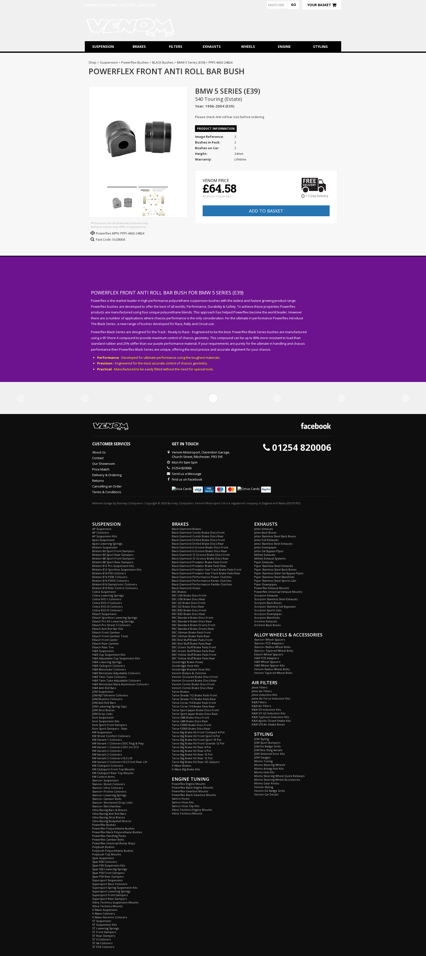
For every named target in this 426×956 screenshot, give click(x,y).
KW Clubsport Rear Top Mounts (112, 773)
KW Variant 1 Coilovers (107, 739)
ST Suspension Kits (104, 924)
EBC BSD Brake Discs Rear (188, 614)
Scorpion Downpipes (268, 614)
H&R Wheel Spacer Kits (269, 665)
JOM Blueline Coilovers (107, 699)
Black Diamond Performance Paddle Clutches (202, 584)
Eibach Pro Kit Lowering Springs (113, 621)
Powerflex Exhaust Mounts (271, 588)
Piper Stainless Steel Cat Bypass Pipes (278, 573)
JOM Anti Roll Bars (104, 702)
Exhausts (212, 46)
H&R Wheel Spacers (267, 662)
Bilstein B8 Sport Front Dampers (113, 558)
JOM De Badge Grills (267, 746)
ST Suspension (101, 921)
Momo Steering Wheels (269, 765)
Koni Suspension (103, 717)
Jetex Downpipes (265, 547)
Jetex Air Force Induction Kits (271, 698)
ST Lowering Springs (105, 928)
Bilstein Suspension (105, 547)
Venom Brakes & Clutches (189, 673)
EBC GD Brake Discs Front (188, 603)
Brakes (139, 46)
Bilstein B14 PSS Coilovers (109, 573)
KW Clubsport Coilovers (107, 765)
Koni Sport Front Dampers (109, 725)
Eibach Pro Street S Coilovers (111, 625)
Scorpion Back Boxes (268, 603)
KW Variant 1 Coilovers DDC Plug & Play (118, 743)
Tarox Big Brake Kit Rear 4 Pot (191, 747)
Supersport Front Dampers (110, 895)
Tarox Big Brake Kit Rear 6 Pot (191, 751)
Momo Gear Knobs (266, 783)
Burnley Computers (130, 503)
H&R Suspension (103, 651)
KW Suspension (102, 732)
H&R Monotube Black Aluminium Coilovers (120, 684)
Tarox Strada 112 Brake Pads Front (194, 695)
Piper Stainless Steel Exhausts (273, 566)
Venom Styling (263, 787)
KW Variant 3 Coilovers (107, 754)
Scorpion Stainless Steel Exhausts (276, 599)
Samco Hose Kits (183, 802)
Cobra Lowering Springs (108, 595)
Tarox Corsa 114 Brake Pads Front (194, 702)
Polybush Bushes (103, 847)
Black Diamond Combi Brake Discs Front (198, 532)
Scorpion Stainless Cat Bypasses (275, 606)
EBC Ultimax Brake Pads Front (191, 632)
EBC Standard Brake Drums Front (193, 625)
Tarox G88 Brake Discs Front (190, 717)
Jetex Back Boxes (265, 532)
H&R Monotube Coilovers (109, 669)
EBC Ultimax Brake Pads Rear (191, 636)
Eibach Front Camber (106, 632)
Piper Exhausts (263, 562)
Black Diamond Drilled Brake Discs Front (198, 540)
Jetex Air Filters (262, 691)
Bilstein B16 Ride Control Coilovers (115, 588)
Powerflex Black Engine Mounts (192, 787)
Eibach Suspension (104, 614)
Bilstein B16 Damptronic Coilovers (114, 584)
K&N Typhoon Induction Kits (270, 717)
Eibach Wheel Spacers (268, 654)
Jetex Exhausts (263, 529)
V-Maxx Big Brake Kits (186, 769)
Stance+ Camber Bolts (106, 799)
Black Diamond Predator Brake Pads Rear (199, 566)
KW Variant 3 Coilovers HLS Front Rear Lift (119, 762)
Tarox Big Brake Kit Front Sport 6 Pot (196, 736)
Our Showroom (103, 463)
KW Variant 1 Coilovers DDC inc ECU (115, 747)
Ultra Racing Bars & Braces (109, 810)
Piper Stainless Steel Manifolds (274, 577)
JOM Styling (261, 739)
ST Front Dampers (104, 932)
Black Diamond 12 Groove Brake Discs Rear (200, 558)
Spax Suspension (103, 858)
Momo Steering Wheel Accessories (277, 779)
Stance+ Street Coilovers (108, 784)
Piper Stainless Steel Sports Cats (275, 580)
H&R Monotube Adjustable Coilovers (116, 673)
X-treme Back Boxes (267, 625)
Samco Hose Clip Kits (185, 806)
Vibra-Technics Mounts (107, 906)
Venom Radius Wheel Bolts (271, 669)
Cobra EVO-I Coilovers (106, 599)
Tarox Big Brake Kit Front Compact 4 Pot (198, 732)
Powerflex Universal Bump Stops (113, 843)
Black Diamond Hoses (186, 588)
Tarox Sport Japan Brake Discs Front (195, 710)
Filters (175, 46)
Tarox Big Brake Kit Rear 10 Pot (192, 754)
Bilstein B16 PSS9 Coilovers (109, 577)
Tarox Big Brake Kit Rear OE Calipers (195, 762)
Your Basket (319, 4)
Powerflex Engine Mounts (188, 784)
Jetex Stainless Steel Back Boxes (275, 536)
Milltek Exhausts (264, 555)
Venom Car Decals (266, 794)
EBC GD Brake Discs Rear (188, 606)
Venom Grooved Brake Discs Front (195, 677)
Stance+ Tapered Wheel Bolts (273, 650)
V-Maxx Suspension (105, 910)
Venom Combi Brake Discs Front (193, 684)
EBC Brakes (179, 592)
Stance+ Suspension (105, 780)
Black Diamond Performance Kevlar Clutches (201, 580)
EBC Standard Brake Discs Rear (192, 621)
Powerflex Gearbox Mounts (190, 791)
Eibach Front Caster (105, 640)
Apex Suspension (103, 540)
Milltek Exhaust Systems (269, 558)
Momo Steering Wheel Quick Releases (279, 776)
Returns (98, 480)
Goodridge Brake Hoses (187, 662)
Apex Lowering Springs (107, 543)
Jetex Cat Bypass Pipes (268, 551)
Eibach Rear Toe (103, 647)
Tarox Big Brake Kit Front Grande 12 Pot (198, 743)
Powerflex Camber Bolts (108, 839)
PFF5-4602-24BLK (132, 233)
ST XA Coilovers (102, 943)
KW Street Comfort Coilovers (111, 736)
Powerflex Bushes (104, 825)
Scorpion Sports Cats (267, 610)
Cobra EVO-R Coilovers (107, 610)
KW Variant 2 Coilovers (107, 751)
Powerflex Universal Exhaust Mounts (278, 592)
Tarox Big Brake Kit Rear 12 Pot (192, 758)
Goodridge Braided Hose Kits (191, 669)
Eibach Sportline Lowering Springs (114, 617)
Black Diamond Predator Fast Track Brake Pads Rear (206, 573)
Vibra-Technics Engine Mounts (192, 810)
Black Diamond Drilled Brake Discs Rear (198, 543)
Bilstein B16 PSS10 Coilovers (110, 580)
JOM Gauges (262, 757)
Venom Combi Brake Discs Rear (192, 688)
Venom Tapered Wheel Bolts (273, 673)
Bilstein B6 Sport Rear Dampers (112, 555)
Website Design (102, 503)
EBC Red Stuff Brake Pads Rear (192, 643)
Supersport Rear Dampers (109, 899)
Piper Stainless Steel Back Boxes (275, 569)
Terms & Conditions (106, 492)
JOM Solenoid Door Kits (269, 754)
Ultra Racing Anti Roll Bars (109, 813)
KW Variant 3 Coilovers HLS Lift (112, 758)
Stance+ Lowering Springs (109, 795)
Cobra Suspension (104, 592)
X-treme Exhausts (265, 621)
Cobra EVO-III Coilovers (107, 606)
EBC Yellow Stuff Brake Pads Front (194, 654)
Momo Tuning (263, 761)
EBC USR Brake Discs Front (189, 595)
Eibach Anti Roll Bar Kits (107, 629)
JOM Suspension (102, 691)
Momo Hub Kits (264, 772)
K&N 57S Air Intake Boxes (268, 724)
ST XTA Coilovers (103, 947)
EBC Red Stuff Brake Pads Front (192, 640)
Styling (320, 46)
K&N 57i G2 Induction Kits (268, 713)
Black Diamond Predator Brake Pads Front (199, 562)
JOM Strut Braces (103, 710)
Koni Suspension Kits (105, 721)
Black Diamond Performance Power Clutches (201, 577)
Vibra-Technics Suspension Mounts (115, 902)
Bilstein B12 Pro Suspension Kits (113, 566)
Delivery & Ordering (107, 475)
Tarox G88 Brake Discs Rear (190, 721)
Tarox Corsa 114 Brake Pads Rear (193, 706)
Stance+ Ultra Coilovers (107, 788)
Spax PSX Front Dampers (108, 873)
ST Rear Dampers (103, 936)
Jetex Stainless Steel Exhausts (273, 543)
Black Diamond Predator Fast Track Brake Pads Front (206, 569)
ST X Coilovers (101, 939)
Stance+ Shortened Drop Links (112, 802)
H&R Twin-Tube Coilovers (109, 677)
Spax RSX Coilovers (104, 862)
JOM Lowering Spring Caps (109, 706)
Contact (98, 458)
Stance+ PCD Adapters (269, 643)
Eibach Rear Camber (105, 643)
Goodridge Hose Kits (185, 665)
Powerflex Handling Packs (109, 836)
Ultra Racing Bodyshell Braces (111, 821)
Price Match (100, 469)
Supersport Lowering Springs (111, 891)
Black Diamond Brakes (186, 529)
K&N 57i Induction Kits (266, 709)
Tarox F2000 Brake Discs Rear (191, 728)
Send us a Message (186, 473)
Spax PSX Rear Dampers (108, 876)
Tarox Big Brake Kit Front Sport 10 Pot (196, 739)
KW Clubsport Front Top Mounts (113, 769)
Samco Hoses (180, 798)
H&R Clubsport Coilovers (108, 665)
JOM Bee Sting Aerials (268, 750)
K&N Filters (259, 702)
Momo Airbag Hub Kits (269, 768)
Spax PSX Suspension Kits (108, 865)
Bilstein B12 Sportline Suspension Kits (116, 569)
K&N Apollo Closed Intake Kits (271, 720)
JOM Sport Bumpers (267, 742)
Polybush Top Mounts (106, 854)
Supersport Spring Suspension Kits (114, 887)
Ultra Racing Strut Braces (108, 817)
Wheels (248, 46)
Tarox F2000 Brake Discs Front (191, 725)
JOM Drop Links (102, 714)
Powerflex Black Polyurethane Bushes (117, 832)
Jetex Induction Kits (264, 695)
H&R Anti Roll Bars (104, 688)
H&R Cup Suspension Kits (108, 654)
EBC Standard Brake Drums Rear (193, 629)
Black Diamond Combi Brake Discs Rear (198, 536)
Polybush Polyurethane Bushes (112, 850)
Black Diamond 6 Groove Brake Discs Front (200, 547)
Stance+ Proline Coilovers (109, 791)
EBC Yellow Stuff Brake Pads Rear (193, 658)
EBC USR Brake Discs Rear (188, 599)
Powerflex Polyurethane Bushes (113, 828)
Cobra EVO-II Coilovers (107, 603)
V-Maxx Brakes (181, 765)
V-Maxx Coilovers (103, 913)
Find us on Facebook (187, 479)
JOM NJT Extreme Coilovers (110, 695)
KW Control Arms (103, 776)
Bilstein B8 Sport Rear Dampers (112, 562)
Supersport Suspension (107, 880)
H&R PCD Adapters (266, 658)
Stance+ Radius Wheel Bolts (272, 647)
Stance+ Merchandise (106, 806)
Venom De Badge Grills (269, 791)
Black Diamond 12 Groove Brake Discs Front (201, 555)
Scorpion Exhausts (266, 595)
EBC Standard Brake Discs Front (192, 617)
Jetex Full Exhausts (266, 540)
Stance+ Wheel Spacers (269, 639)
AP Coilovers (100, 532)
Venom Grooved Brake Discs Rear (194, 680)
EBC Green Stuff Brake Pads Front (194, 647)
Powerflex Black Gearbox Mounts (194, 795)
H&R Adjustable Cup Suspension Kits (116, 658)
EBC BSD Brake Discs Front (189, 610)
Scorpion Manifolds (267, 617)
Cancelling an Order (107, 486)
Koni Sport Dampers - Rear (109, 728)
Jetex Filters (259, 687)
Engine (284, 46)
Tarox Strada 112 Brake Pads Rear (194, 699)
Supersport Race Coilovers (109, 884)
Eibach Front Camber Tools (110, 636)
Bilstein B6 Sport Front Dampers (113, 551)
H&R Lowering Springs (107, 662)
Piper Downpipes (265, 584)
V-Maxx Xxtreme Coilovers (109, 917)
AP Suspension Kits (104, 536)
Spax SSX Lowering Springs (109, 869)
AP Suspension (101, 529)
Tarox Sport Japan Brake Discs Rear (195, 714)
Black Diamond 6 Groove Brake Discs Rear (199, 551)
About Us (99, 452)
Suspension (103, 46)
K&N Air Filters (261, 706)
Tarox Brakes (180, 691)
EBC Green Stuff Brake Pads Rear (193, 651)
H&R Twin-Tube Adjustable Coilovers (116, 680)
